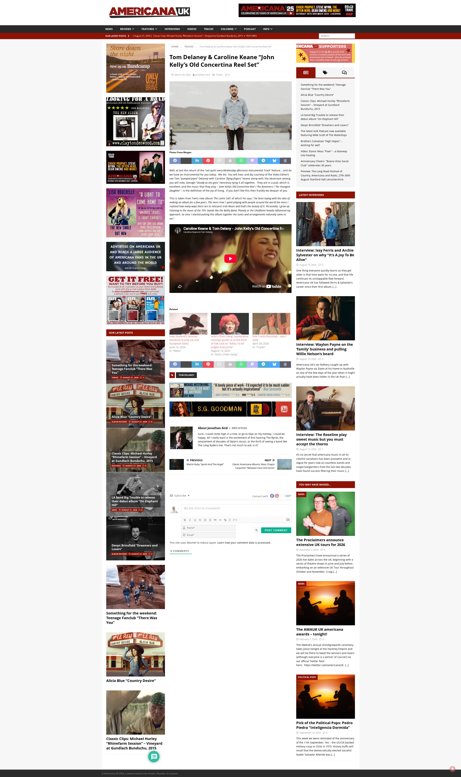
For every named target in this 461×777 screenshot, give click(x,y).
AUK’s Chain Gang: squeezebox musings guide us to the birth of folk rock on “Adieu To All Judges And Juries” (229, 342)
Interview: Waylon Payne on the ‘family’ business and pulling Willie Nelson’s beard (324, 349)
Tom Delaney (186, 375)
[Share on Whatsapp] (241, 161)
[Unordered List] (210, 520)
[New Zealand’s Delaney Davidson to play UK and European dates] (188, 324)
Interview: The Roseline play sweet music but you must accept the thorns (321, 439)
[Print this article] (230, 161)
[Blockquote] (215, 520)
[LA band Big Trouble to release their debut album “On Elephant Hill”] (135, 494)
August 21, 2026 (130, 377)
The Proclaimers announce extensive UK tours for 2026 (320, 542)
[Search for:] (337, 35)
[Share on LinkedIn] (197, 161)
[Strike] (200, 520)
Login (287, 495)
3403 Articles (239, 428)
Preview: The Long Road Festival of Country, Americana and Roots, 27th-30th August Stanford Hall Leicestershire (325, 175)
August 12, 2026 (307, 449)
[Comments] (344, 72)
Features (148, 29)
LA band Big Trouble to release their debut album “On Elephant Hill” (135, 501)
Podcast (250, 29)
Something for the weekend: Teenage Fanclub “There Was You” (132, 369)
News (109, 29)
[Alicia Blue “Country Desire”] (135, 406)
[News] (325, 514)
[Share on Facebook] (174, 161)
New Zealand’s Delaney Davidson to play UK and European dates (184, 340)
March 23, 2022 (182, 74)
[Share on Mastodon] (252, 161)
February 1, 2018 (308, 639)
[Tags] (325, 72)
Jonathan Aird (202, 74)
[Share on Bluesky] (274, 161)
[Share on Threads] (285, 161)
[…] (334, 286)
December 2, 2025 (308, 549)
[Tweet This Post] (186, 161)
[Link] (225, 520)
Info (266, 29)
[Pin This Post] (208, 161)
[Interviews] (325, 224)
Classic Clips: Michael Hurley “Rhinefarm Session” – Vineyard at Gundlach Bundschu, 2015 (134, 457)
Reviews (125, 29)
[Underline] (195, 520)
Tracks (208, 29)
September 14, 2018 (310, 732)
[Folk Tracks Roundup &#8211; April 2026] (271, 324)
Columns (227, 29)
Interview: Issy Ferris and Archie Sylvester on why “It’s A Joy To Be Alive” (325, 255)
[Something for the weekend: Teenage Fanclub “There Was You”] (135, 362)
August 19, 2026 (307, 264)
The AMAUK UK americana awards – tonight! (319, 631)
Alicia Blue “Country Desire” (131, 417)
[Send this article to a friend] (219, 161)
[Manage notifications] (452, 769)
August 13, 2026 (307, 359)
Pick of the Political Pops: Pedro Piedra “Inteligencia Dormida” (324, 725)
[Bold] (184, 520)
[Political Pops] (325, 697)
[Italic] (190, 520)
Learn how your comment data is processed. (244, 542)
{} (230, 519)
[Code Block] (220, 520)
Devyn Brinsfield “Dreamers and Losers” (135, 547)
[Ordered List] (205, 520)
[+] (235, 519)
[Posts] (305, 72)
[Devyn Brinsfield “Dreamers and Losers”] (135, 538)
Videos (191, 29)
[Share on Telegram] (263, 161)
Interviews (172, 29)
